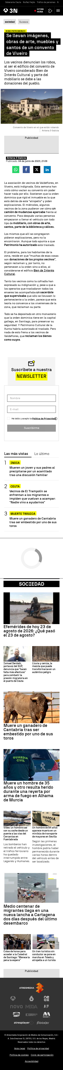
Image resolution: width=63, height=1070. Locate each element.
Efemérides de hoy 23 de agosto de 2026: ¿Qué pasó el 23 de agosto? (29, 631)
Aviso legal (19, 1048)
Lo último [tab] (41, 454)
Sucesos (23, 21)
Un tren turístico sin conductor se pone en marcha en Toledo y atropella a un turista (44, 956)
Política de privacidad (38, 1048)
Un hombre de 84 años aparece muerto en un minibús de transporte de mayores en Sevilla (44, 832)
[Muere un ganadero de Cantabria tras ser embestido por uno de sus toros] (31, 707)
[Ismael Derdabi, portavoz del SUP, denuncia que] (17, 654)
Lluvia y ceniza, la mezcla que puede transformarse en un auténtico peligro (43, 668)
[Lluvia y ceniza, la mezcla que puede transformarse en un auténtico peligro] (45, 654)
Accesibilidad (31, 1061)
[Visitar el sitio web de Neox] (46, 998)
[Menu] (59, 10)
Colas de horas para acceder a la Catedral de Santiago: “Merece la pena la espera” (17, 956)
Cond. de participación (42, 1055)
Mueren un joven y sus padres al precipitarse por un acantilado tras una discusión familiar (32, 471)
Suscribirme (31, 428)
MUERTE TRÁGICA (22, 513)
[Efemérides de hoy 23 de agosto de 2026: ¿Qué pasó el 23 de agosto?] (31, 608)
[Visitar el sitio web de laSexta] (31, 998)
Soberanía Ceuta (13, 2)
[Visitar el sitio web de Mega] (31, 1006)
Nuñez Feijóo (29, 2)
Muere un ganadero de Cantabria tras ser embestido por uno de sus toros (33, 522)
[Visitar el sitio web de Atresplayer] (24, 1022)
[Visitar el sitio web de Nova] (16, 1006)
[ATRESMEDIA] (31, 987)
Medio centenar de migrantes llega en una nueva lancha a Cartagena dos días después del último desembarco (30, 914)
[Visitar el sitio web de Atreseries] (46, 1006)
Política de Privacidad (44, 418)
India (15, 463)
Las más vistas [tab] (16, 454)
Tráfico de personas (46, 2)
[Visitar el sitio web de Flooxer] (43, 1022)
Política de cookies (19, 1055)
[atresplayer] (50, 10)
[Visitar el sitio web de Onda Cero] (16, 1014)
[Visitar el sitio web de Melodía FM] (46, 1014)
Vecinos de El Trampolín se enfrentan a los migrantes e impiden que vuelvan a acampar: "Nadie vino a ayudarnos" (32, 496)
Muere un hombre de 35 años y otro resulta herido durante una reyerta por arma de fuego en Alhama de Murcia (28, 791)
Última (40, 10)
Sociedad (31, 583)
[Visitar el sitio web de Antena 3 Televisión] (16, 998)
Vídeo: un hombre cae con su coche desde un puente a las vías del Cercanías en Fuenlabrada (16, 833)
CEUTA (15, 486)
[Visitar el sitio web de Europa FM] (31, 1014)
